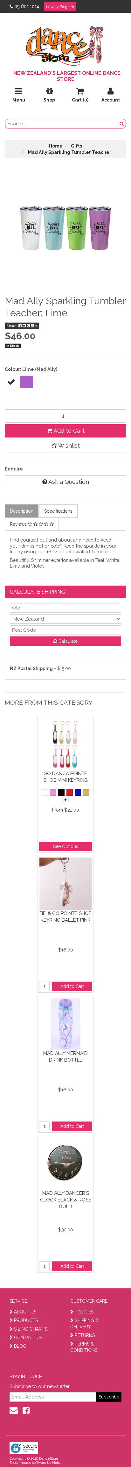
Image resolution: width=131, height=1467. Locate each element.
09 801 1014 (26, 6)
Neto (56, 1463)
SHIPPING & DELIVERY (84, 1323)
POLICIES (84, 1311)
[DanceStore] (65, 44)
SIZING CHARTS (30, 1329)
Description (21, 511)
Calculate (67, 641)
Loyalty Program (60, 6)
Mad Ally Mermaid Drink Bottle (65, 1056)
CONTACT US (28, 1337)
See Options (65, 846)
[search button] (122, 123)
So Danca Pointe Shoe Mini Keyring (66, 777)
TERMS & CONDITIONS (83, 1347)
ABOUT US (25, 1311)
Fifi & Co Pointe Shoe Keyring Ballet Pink (65, 917)
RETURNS (85, 1335)
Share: (12, 326)
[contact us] (14, 1410)
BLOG (20, 1346)
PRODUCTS (26, 1320)
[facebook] (26, 1410)
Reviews (19, 524)
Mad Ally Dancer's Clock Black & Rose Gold (65, 1199)
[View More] (65, 800)
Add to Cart (68, 430)
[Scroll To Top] (110, 1448)
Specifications (58, 511)
